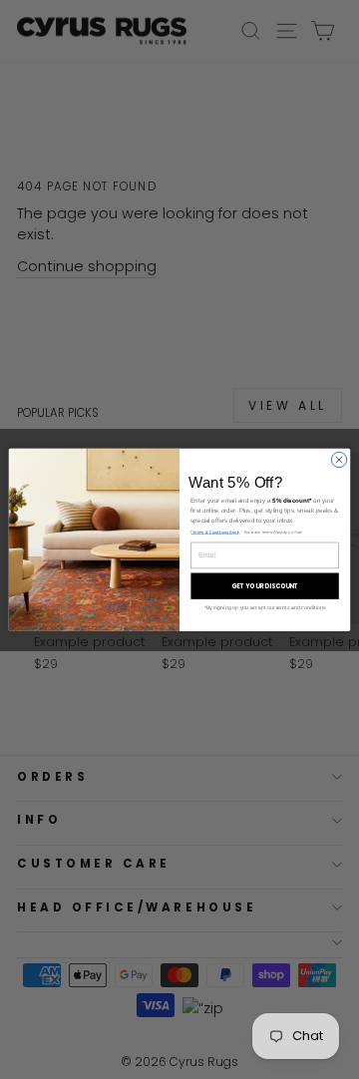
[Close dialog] (338, 459)
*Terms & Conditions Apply (214, 532)
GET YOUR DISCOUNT (265, 585)
